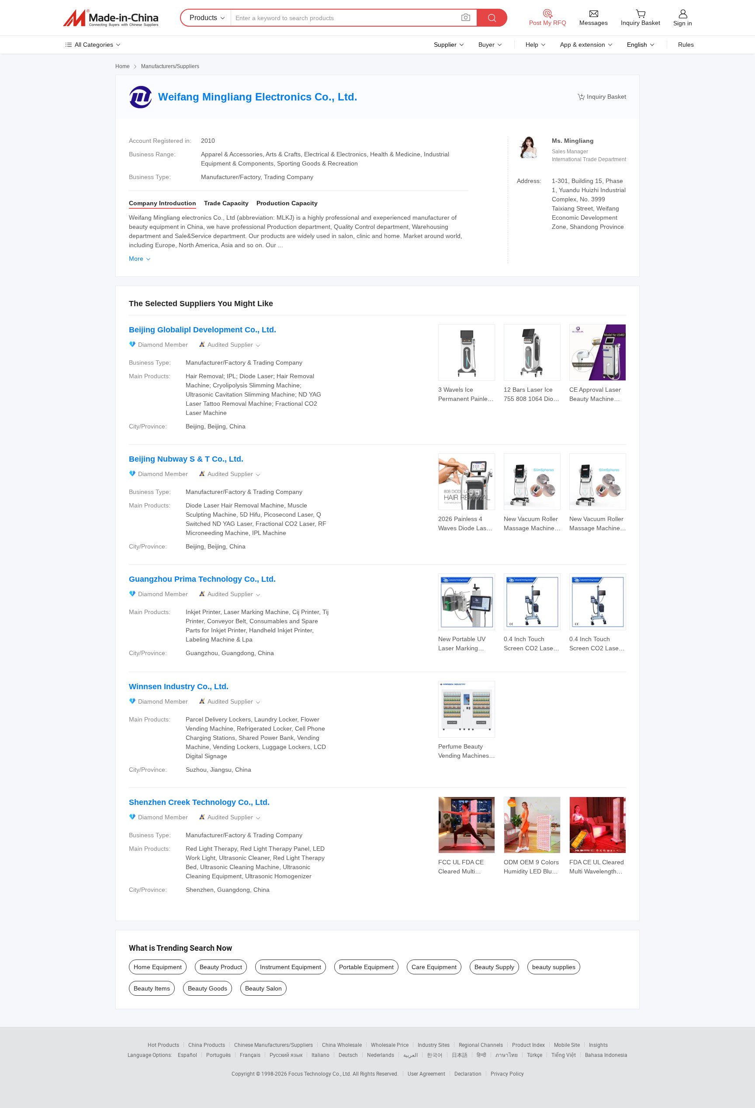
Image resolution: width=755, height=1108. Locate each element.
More (140, 258)
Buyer (486, 44)
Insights (598, 1044)
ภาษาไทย (506, 1054)
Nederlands (380, 1054)
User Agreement (426, 1073)
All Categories (94, 44)
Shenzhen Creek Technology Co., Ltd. (199, 802)
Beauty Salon (263, 988)
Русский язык (286, 1054)
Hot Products (163, 1044)
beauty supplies (553, 966)
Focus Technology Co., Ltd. (320, 1073)
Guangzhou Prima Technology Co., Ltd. (202, 579)
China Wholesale (342, 1044)
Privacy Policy (507, 1073)
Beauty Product (221, 966)
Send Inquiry (467, 393)
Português (218, 1054)
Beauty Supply (494, 966)
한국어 (435, 1054)
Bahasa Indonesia (606, 1054)
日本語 (460, 1054)
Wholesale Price (390, 1044)
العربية (410, 1054)
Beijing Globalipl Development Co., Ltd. (202, 329)
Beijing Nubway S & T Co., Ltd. (186, 459)
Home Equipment (158, 966)
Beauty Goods (207, 988)
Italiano (320, 1054)
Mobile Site (567, 1044)
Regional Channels (481, 1044)
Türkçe (534, 1054)
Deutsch (348, 1054)
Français (250, 1054)
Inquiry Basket (602, 96)
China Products (206, 1044)
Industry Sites (434, 1044)
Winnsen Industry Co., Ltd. (179, 686)
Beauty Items (152, 988)
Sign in (682, 23)
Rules (686, 44)
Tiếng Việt (563, 1054)
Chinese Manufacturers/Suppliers (273, 1044)
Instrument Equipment (290, 966)
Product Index (528, 1044)
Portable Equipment (366, 966)
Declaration (467, 1073)
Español (187, 1054)
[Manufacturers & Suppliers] (110, 18)
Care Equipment (434, 966)
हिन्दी (481, 1054)
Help (532, 44)
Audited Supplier (235, 345)
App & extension (582, 44)
